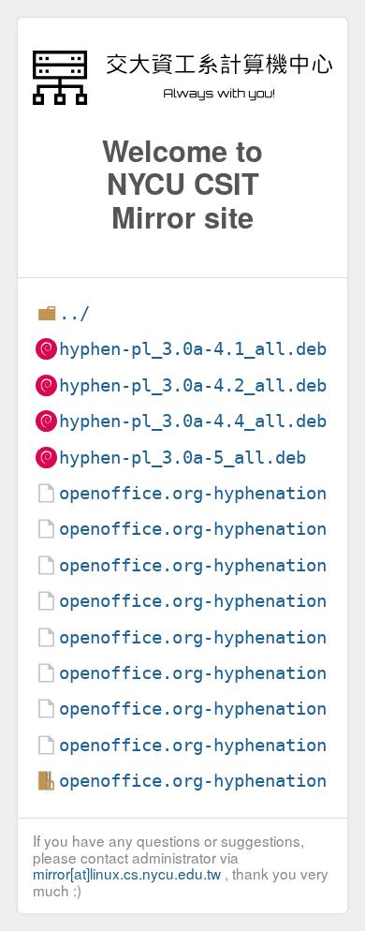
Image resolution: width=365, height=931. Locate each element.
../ (74, 313)
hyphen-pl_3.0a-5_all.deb (182, 457)
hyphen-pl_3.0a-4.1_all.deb (193, 349)
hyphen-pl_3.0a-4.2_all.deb (193, 385)
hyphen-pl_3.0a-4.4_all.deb (193, 421)
